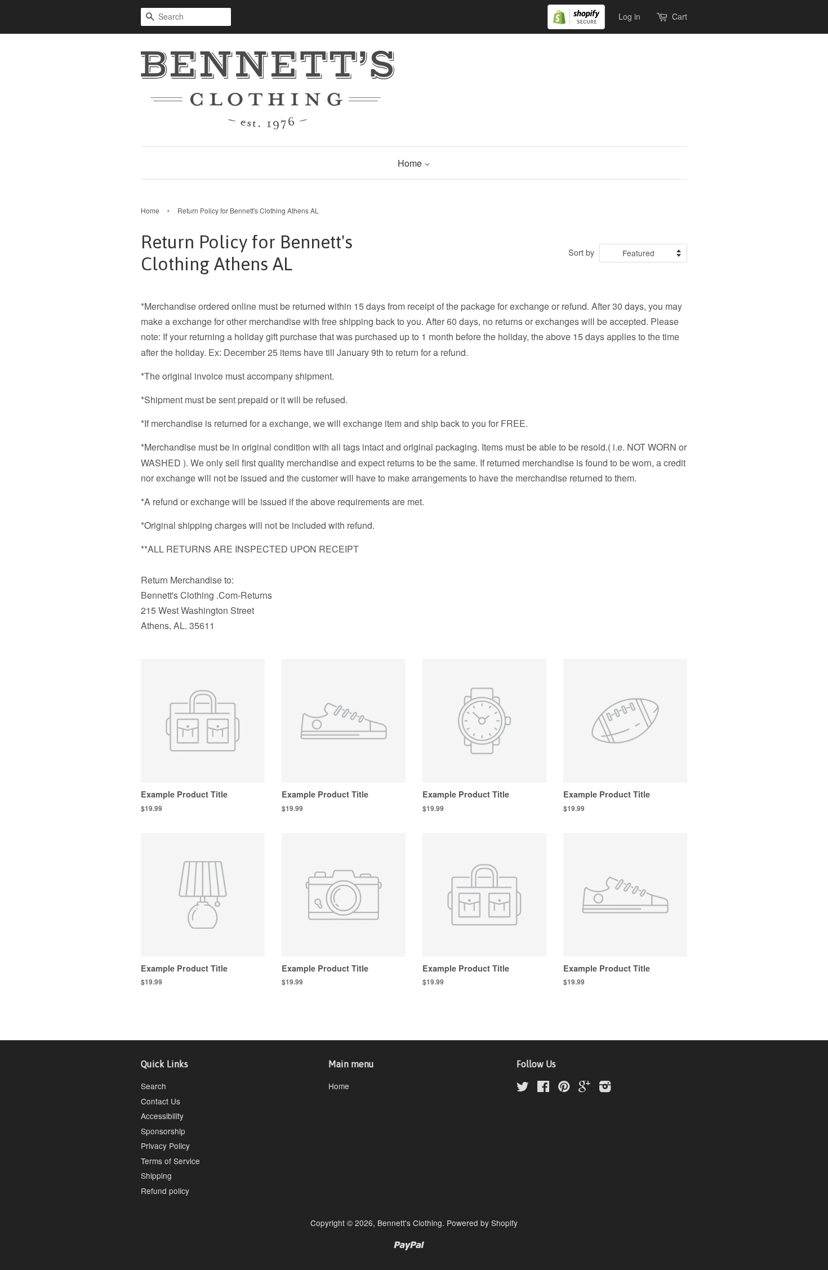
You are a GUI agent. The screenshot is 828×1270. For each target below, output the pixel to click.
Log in (629, 16)
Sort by (581, 252)
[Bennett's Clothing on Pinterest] (564, 1088)
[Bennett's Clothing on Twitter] (523, 1088)
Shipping (156, 1175)
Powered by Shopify (482, 1222)
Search (153, 1085)
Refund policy (165, 1190)
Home (411, 163)
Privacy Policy (165, 1145)
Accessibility (162, 1115)
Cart (679, 16)
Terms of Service (170, 1160)
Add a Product (340, 868)
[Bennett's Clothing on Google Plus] (584, 1088)
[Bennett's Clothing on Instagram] (605, 1088)
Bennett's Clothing (409, 1222)
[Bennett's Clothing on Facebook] (543, 1088)
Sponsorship (163, 1131)
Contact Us (160, 1101)
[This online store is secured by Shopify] (581, 15)
